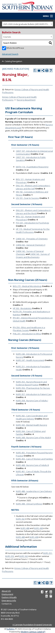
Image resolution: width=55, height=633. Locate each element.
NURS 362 (20, 519)
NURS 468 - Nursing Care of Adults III (32, 465)
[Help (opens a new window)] (51, 70)
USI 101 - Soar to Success (27, 198)
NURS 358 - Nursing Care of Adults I (32, 400)
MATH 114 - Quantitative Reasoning (32, 166)
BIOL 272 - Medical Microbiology (27, 286)
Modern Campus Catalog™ (33, 631)
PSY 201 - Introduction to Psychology (32, 222)
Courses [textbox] (7, 36)
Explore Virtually (9, 597)
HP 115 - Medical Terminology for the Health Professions (33, 230)
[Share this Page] (43, 70)
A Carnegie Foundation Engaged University (32, 624)
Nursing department (26, 100)
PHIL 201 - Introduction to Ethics (27, 333)
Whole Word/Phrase (15, 48)
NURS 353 (9, 556)
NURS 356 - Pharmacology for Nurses (33, 388)
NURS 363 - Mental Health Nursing (31, 425)
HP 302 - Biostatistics (22, 308)
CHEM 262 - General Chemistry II (30, 245)
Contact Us (7, 603)
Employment (7, 594)
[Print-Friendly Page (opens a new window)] (47, 70)
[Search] (50, 43)
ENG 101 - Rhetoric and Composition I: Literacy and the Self (33, 187)
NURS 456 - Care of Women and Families (34, 459)
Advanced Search (10, 54)
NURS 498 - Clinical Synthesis (29, 503)
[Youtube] (51, 591)
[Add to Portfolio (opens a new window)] (39, 70)
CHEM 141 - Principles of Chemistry (32, 238)
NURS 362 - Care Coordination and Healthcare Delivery (31, 417)
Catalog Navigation (13, 61)
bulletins (11, 629)
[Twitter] (46, 591)
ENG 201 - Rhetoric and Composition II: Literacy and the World (33, 212)
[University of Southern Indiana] (27, 6)
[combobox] (27, 24)
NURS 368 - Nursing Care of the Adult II (33, 437)
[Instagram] (51, 596)
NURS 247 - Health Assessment (30, 360)
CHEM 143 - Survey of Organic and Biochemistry (33, 256)
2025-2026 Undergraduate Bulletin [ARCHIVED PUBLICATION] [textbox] (28, 24)
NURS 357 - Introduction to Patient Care (34, 394)
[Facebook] (42, 591)
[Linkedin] (46, 596)
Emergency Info (9, 600)
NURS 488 (24, 528)
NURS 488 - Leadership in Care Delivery (34, 491)
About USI (6, 591)
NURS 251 (47, 553)
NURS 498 (38, 528)
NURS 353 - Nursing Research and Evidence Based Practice (31, 383)
